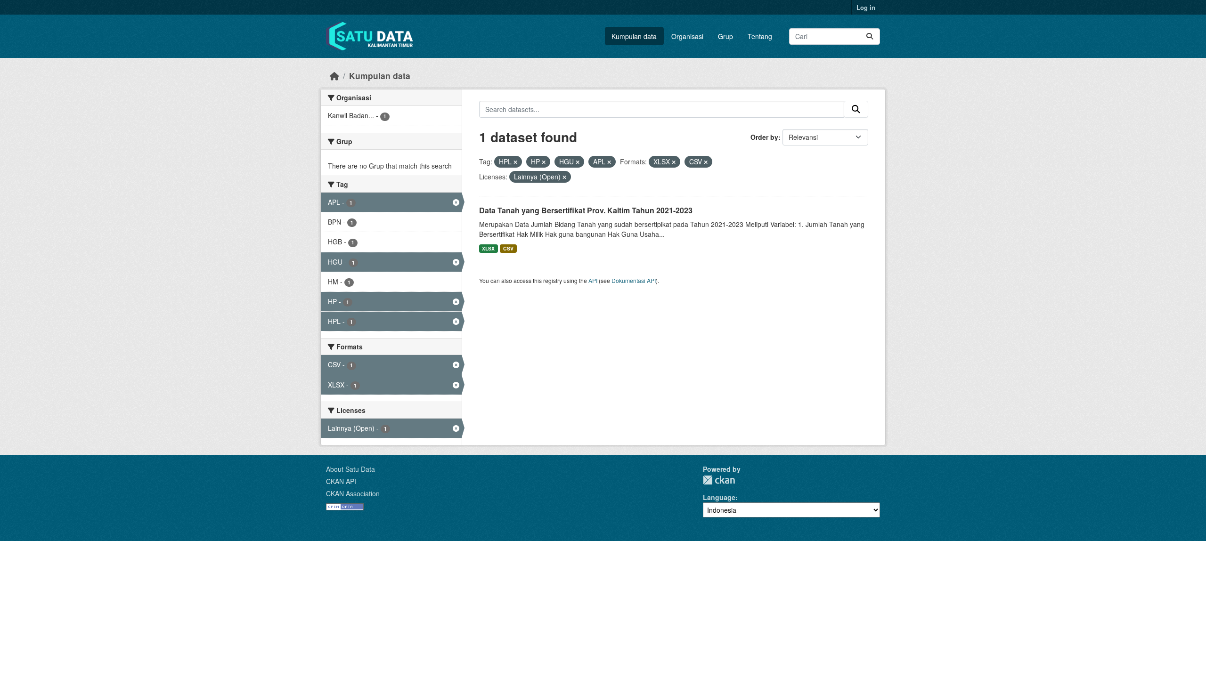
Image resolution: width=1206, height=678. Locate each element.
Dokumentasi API (633, 280)
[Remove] (515, 162)
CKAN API (341, 481)
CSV (508, 248)
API (592, 280)
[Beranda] (334, 75)
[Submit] (869, 36)
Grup (725, 36)
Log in (865, 7)
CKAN (719, 480)
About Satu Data (350, 469)
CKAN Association (353, 493)
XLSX (488, 248)
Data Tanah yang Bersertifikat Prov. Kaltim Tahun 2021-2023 (586, 210)
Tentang (760, 36)
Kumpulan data (634, 36)
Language (719, 497)
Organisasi (687, 36)
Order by (764, 137)
